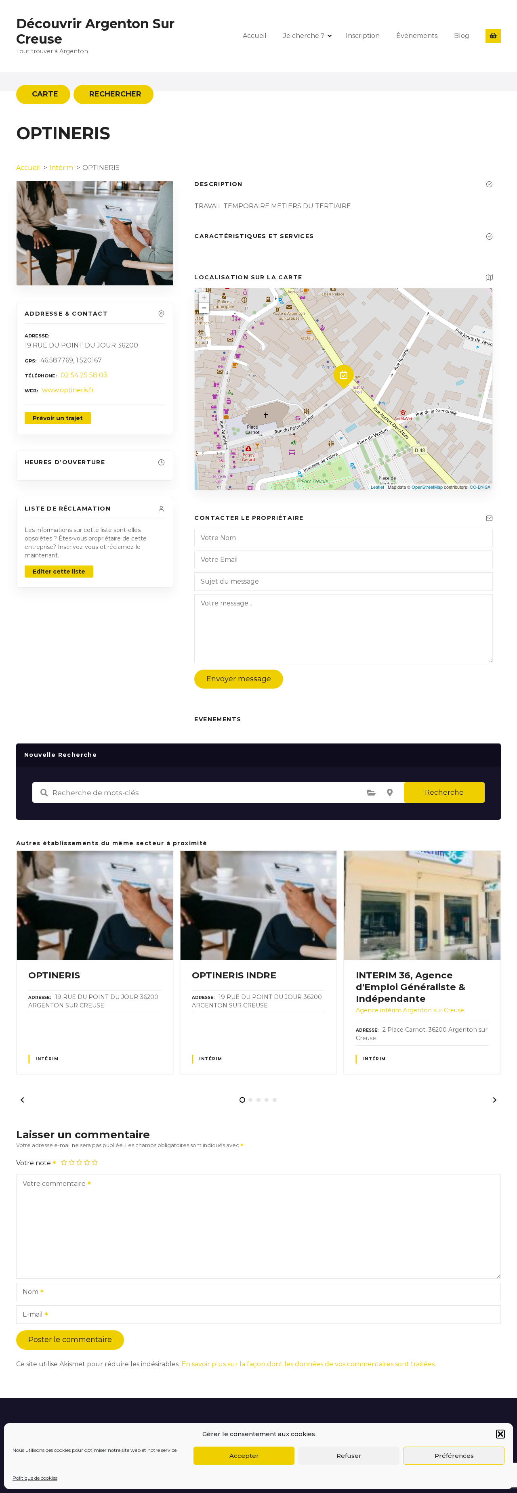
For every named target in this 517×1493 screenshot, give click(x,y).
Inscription (363, 36)
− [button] (204, 308)
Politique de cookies (35, 1478)
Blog (461, 36)
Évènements (416, 36)
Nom (28, 1292)
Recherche (444, 792)
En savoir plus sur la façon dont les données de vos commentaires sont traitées (308, 1364)
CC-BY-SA (480, 487)
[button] (500, 1434)
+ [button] (204, 297)
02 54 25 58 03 (84, 375)
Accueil (255, 36)
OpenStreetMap (427, 487)
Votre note (34, 1163)
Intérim (47, 1059)
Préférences (454, 1455)
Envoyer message (238, 678)
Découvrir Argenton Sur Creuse (95, 31)
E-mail (30, 1315)
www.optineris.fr (68, 390)
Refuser (348, 1455)
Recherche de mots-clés (44, 793)
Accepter (244, 1455)
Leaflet (377, 487)
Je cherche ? (303, 36)
